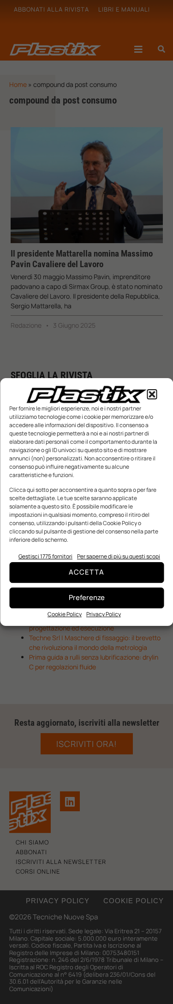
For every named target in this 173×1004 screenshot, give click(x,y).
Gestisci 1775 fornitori (45, 556)
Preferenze (87, 597)
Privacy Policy (103, 614)
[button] (151, 394)
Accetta (86, 572)
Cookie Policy (65, 614)
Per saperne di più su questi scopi (118, 556)
